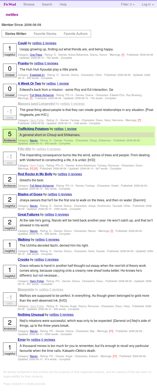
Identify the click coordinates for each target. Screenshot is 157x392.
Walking (24, 239)
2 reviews (49, 43)
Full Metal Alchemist (42, 95)
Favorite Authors (75, 33)
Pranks (23, 63)
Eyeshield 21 (37, 75)
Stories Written (15, 33)
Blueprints (26, 289)
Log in (146, 4)
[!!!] (111, 331)
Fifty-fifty (24, 149)
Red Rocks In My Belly (35, 174)
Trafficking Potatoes (33, 129)
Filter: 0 (126, 4)
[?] (140, 120)
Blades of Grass (30, 194)
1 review (63, 83)
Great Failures (28, 214)
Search (47, 4)
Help (63, 4)
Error (22, 339)
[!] (123, 54)
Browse (29, 4)
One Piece (36, 54)
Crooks (23, 259)
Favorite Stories (45, 33)
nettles (37, 43)
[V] (36, 168)
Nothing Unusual (31, 314)
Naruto (34, 140)
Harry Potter (37, 120)
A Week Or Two (29, 83)
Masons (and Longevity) (36, 103)
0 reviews (51, 63)
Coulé (22, 43)
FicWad (10, 4)
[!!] (32, 168)
